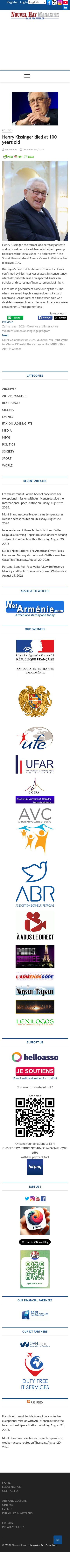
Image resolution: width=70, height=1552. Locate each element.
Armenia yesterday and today (35, 615)
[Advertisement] (35, 41)
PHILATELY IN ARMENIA (17, 1513)
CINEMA (8, 409)
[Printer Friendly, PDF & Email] (18, 156)
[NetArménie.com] (35, 603)
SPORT (6, 458)
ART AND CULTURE (15, 395)
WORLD (7, 465)
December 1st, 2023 (33, 149)
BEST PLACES (11, 402)
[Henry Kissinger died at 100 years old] (35, 108)
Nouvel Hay (10, 149)
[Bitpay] (35, 1161)
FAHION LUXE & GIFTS (17, 423)
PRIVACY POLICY (13, 1526)
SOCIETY (8, 451)
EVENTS (7, 416)
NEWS (6, 437)
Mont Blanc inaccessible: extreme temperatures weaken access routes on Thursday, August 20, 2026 (33, 519)
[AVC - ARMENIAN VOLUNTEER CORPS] (35, 810)
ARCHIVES (9, 388)
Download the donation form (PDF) (35, 1078)
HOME (6, 1482)
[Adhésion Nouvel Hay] (35, 1054)
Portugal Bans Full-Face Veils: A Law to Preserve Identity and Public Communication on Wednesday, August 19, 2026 (34, 571)
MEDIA (7, 430)
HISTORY (7, 1522)
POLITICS (7, 130)
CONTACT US (10, 1490)
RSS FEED (37, 1402)
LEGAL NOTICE (11, 1486)
